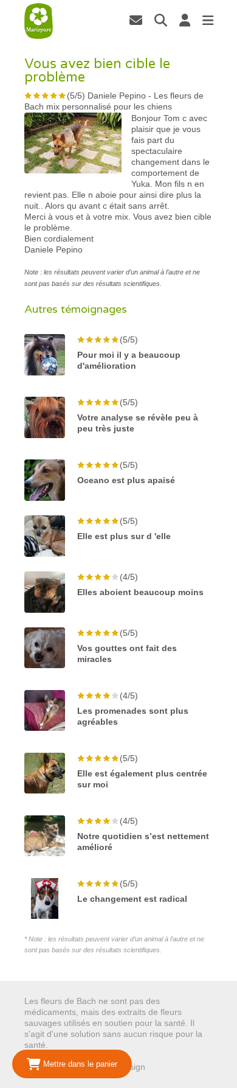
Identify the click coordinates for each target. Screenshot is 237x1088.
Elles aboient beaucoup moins (140, 592)
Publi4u (162, 1067)
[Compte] (184, 20)
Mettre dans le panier (79, 1064)
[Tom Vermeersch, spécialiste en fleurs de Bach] (135, 20)
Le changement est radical (132, 899)
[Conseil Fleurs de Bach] (38, 21)
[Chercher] (160, 20)
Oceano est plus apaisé (126, 480)
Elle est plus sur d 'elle (124, 536)
